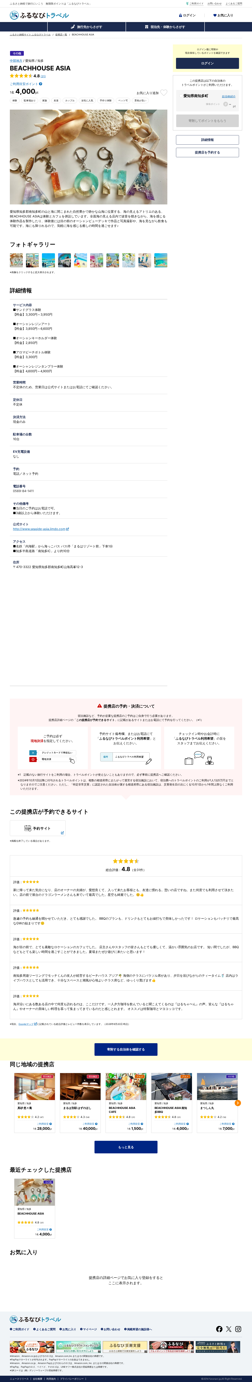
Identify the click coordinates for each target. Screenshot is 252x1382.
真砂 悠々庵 (25, 1107)
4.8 (130, 1117)
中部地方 (16, 61)
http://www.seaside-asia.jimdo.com (39, 529)
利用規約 (51, 1379)
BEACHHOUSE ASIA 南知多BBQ (171, 1109)
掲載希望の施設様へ (139, 1329)
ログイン (189, 15)
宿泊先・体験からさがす (168, 27)
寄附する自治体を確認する (126, 1049)
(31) (43, 76)
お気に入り (225, 15)
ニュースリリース (19, 1379)
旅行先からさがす (89, 27)
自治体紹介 (229, 96)
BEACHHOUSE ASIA (31, 1213)
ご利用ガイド (196, 3)
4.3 (85, 1117)
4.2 (39, 1117)
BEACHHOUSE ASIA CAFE (122, 1109)
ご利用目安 (43, 1123)
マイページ (90, 1329)
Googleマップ (26, 1024)
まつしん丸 (207, 1107)
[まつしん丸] (217, 1086)
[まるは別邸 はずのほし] (80, 1086)
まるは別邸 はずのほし (77, 1107)
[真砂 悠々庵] (34, 1086)
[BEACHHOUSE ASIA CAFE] (126, 1086)
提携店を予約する (207, 152)
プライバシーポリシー (72, 1379)
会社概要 (37, 1379)
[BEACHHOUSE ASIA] (34, 1192)
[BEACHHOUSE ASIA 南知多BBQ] (171, 1086)
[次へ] (238, 1103)
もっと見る (126, 1147)
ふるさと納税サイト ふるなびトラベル (30, 34)
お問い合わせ (215, 3)
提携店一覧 (61, 34)
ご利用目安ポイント (24, 84)
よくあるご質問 (234, 3)
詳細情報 (207, 140)
